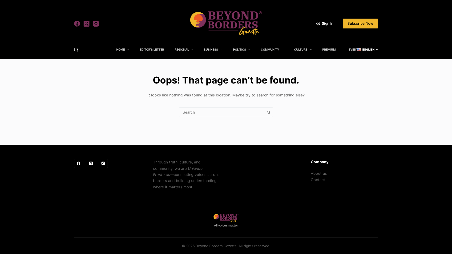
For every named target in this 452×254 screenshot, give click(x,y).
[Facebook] (77, 24)
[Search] (76, 50)
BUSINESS (211, 49)
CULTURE (300, 49)
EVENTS (354, 49)
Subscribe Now (360, 23)
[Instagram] (96, 24)
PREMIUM (329, 49)
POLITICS (239, 49)
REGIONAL (182, 49)
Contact (318, 179)
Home (120, 49)
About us (319, 173)
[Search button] (268, 112)
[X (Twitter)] (86, 24)
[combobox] (221, 112)
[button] (367, 49)
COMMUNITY (270, 49)
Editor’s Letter (152, 49)
